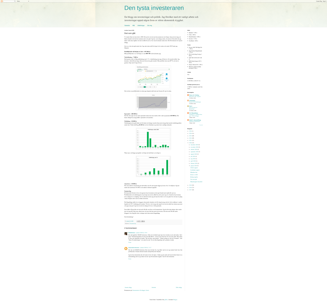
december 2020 (194, 144)
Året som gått (193, 179)
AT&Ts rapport (194, 167)
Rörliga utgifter (194, 177)
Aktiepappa (192, 100)
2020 (190, 143)
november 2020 (194, 147)
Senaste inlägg (128, 287)
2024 (190, 133)
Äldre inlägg (179, 287)
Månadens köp (193, 172)
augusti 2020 (194, 154)
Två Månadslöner (193, 113)
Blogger (175, 299)
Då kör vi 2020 (194, 174)
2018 (190, 187)
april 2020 (193, 161)
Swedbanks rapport (195, 170)
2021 (190, 140)
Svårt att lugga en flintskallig (193, 108)
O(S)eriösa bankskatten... (195, 121)
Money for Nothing (194, 95)
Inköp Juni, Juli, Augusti (195, 96)
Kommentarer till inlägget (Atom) (141, 290)
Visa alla (201, 125)
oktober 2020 (194, 149)
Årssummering (133, 223)
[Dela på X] (141, 221)
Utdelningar (141, 25)
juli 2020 (193, 156)
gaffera (166, 299)
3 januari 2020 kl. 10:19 (141, 232)
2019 (190, 185)
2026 (190, 131)
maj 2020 (193, 158)
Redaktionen (131, 232)
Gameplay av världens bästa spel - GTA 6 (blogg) (195, 115)
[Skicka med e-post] (137, 221)
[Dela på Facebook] (142, 221)
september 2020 (195, 151)
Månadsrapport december (196, 181)
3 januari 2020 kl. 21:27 (145, 247)
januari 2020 (194, 165)
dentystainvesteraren (133, 247)
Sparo (190, 106)
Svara (129, 242)
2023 (190, 136)
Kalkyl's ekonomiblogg (195, 120)
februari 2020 (194, 163)
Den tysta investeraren (154, 8)
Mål (134, 25)
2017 (190, 190)
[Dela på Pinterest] (144, 221)
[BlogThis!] (139, 221)
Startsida (127, 25)
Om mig (149, 25)
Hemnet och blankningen (195, 102)
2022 (190, 138)
